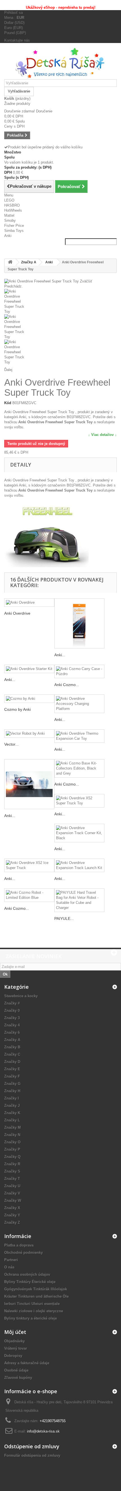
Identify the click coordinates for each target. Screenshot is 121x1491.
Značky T (12, 1178)
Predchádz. (13, 286)
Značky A (12, 1040)
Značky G (12, 1084)
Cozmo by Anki (17, 709)
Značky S (12, 1171)
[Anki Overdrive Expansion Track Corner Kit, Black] (79, 833)
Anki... (59, 655)
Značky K (12, 1113)
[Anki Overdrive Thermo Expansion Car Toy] (79, 736)
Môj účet (15, 1332)
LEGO (9, 200)
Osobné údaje (16, 1370)
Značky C (12, 1054)
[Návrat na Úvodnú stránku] (10, 262)
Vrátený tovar (15, 1348)
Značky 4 (12, 1025)
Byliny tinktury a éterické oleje (30, 1318)
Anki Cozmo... (66, 684)
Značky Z (12, 1222)
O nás (9, 1267)
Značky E (12, 1069)
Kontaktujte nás (17, 40)
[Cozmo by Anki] (29, 698)
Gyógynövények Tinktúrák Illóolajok (35, 1289)
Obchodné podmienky (23, 1252)
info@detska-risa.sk (43, 1431)
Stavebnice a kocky (21, 996)
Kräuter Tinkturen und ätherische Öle (36, 1296)
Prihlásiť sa (13, 12)
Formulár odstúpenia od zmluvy (32, 1455)
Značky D (12, 1062)
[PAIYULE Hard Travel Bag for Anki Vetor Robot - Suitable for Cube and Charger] (79, 900)
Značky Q (12, 1157)
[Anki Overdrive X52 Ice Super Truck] (29, 865)
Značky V (12, 1193)
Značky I (11, 1098)
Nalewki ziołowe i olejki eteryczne (33, 1311)
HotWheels (13, 210)
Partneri (11, 1260)
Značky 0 (12, 1010)
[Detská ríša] (60, 63)
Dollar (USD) (14, 23)
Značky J (12, 1105)
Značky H (12, 1091)
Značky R (12, 1164)
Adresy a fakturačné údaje (26, 1363)
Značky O (12, 1142)
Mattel (9, 215)
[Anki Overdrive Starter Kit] (29, 669)
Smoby (10, 220)
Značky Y (12, 1215)
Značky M (12, 1127)
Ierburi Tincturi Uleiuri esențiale (32, 1304)
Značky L (12, 1120)
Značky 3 (12, 1018)
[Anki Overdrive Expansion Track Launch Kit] (79, 865)
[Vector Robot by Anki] (29, 733)
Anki (8, 236)
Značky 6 (12, 1032)
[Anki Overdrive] (29, 602)
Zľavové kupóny (18, 1377)
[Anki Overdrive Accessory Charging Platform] (79, 703)
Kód (7, 403)
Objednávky (14, 1341)
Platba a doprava (18, 1245)
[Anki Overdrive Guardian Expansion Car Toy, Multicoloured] (29, 784)
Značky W (12, 1200)
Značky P (12, 1149)
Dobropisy (13, 1356)
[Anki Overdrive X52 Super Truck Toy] (79, 800)
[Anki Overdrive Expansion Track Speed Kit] (79, 623)
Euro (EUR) (13, 28)
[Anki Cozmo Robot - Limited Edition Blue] (29, 895)
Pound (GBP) (15, 33)
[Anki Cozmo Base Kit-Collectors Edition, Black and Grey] (79, 768)
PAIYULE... (64, 918)
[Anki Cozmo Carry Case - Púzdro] (79, 671)
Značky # (12, 1003)
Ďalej (8, 370)
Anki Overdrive (17, 613)
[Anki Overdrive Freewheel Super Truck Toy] (60, 301)
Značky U (12, 1186)
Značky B (12, 1047)
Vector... (11, 744)
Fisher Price (14, 225)
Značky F (12, 1076)
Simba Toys (14, 230)
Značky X (12, 1208)
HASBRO (12, 205)
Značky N (12, 1135)
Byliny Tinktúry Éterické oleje (29, 1282)
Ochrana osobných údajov (27, 1274)
